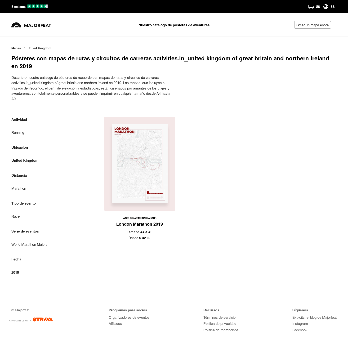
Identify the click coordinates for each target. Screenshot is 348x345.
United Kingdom (24, 160)
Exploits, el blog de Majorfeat (314, 317)
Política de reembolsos (221, 329)
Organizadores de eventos (129, 317)
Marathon (18, 188)
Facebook (300, 329)
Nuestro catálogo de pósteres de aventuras (174, 24)
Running (17, 132)
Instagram (300, 323)
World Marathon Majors (29, 244)
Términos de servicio (219, 317)
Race (15, 216)
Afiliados (115, 323)
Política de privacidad (219, 323)
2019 (15, 272)
